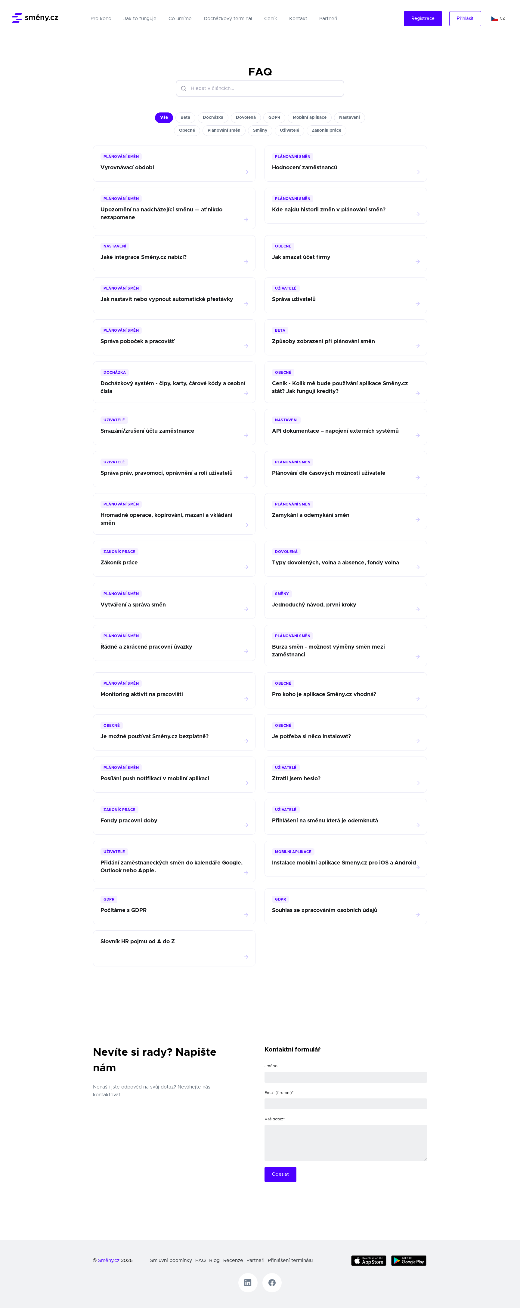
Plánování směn (224, 130)
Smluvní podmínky (171, 1260)
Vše (164, 117)
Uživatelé (289, 130)
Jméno (271, 1066)
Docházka (213, 117)
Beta (185, 117)
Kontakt (298, 18)
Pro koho (102, 18)
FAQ (200, 1260)
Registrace (423, 18)
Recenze (233, 1260)
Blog (214, 1260)
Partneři (328, 18)
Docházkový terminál (228, 18)
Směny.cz (108, 1260)
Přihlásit (465, 18)
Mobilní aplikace (310, 117)
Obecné (187, 130)
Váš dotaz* (275, 1119)
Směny (260, 130)
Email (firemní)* (279, 1093)
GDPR (274, 117)
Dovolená (246, 117)
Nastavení (349, 117)
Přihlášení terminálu (290, 1260)
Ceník (270, 18)
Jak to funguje (139, 18)
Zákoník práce (326, 130)
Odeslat (280, 1174)
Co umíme (180, 18)
